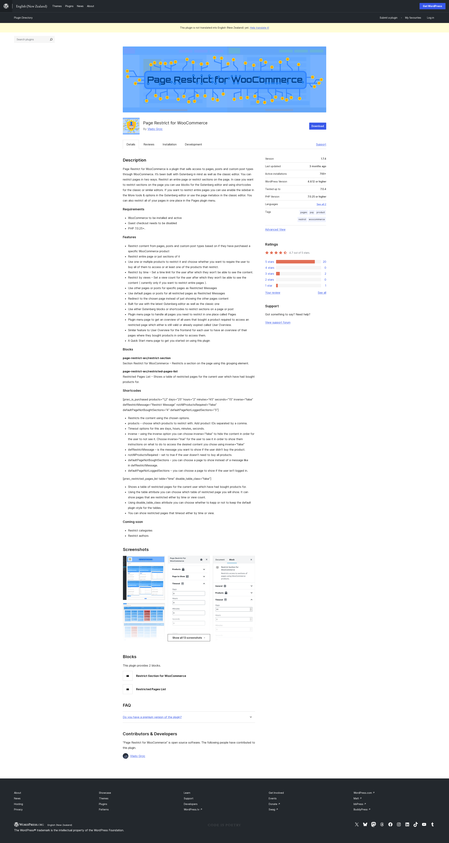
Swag (273, 809)
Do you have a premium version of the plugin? (152, 717)
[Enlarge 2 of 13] (160, 607)
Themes (103, 798)
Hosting (18, 803)
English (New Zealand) (60, 825)
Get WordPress (432, 6)
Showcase (105, 792)
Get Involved (276, 792)
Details (130, 144)
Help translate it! (259, 27)
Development (193, 144)
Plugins (103, 803)
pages (303, 212)
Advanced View (275, 229)
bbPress (360, 803)
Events (273, 798)
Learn (187, 792)
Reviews (148, 144)
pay (312, 212)
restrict (302, 219)
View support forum (277, 322)
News (17, 798)
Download (317, 126)
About (17, 792)
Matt (358, 798)
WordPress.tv (193, 809)
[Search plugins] (51, 39)
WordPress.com (364, 792)
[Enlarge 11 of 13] (250, 560)
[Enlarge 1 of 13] (160, 560)
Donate (274, 803)
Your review (272, 292)
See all (322, 292)
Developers (190, 803)
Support (321, 144)
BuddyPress (362, 809)
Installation (170, 144)
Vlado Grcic (155, 129)
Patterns (104, 809)
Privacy (18, 809)
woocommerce (317, 219)
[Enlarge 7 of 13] (205, 560)
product (321, 212)
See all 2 (321, 204)
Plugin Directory (23, 17)
